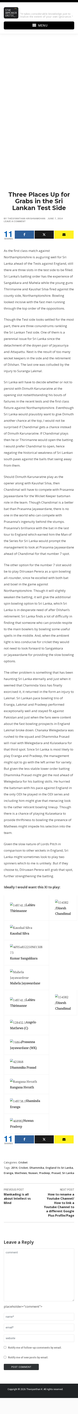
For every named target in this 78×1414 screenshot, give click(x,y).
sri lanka (68, 1173)
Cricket (23, 1162)
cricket (23, 1167)
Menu (43, 25)
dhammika (37, 1167)
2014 (14, 1167)
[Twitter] (44, 235)
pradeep (44, 1173)
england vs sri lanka (59, 1167)
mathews (21, 1173)
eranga (8, 1173)
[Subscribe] (64, 235)
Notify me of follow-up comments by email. (35, 1347)
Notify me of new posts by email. (28, 1357)
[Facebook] (24, 235)
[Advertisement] (39, 85)
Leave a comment (15, 221)
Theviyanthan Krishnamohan (26, 218)
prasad (56, 1173)
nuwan (33, 1173)
